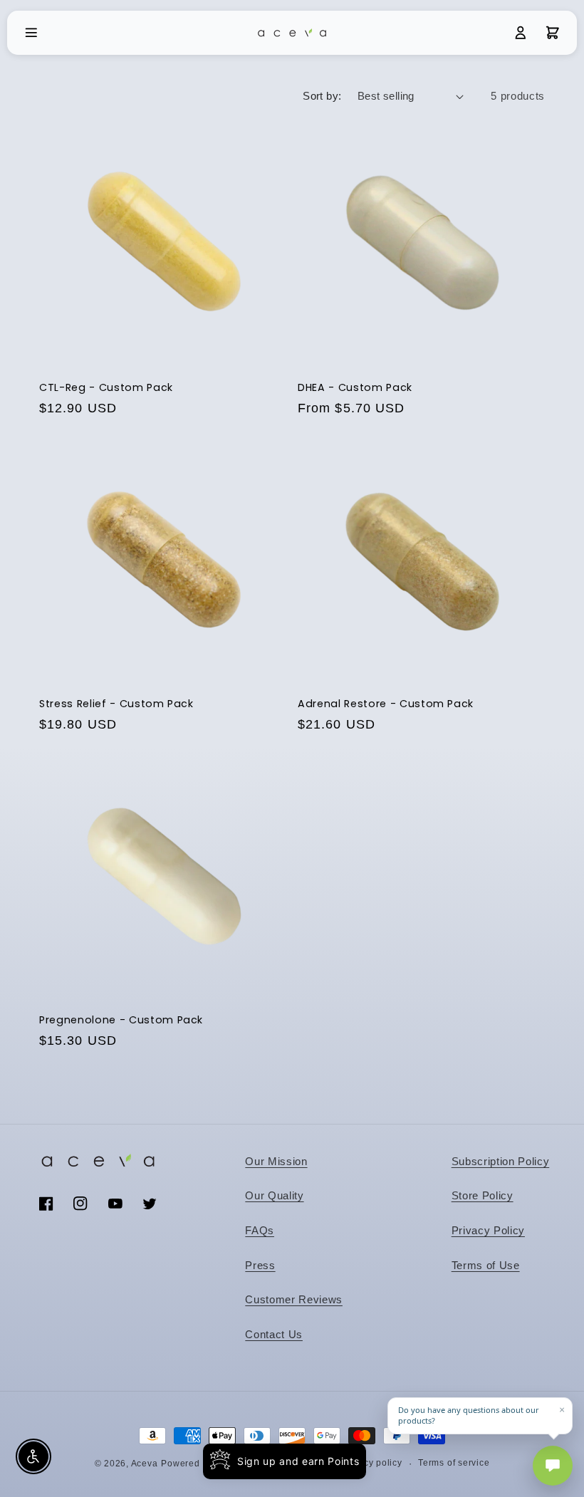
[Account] (520, 32)
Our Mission (276, 1161)
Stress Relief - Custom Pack (116, 704)
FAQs (259, 1230)
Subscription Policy (501, 1161)
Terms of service (453, 1463)
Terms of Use (486, 1265)
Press (260, 1265)
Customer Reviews (294, 1299)
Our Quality (274, 1195)
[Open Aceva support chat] (553, 1466)
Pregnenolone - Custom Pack (121, 1020)
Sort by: (322, 96)
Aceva (144, 1464)
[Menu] (31, 32)
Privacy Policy (488, 1230)
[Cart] (552, 32)
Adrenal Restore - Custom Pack (386, 704)
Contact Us (274, 1334)
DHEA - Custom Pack (355, 388)
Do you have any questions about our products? (468, 1415)
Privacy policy (371, 1463)
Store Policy (482, 1195)
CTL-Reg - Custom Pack (106, 388)
